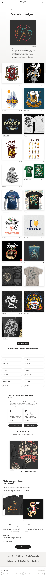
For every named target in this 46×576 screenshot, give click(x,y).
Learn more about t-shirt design (28, 471)
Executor (4, 186)
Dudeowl (34, 46)
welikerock (5, 313)
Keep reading (16, 530)
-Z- (25, 262)
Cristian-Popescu (6, 84)
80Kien (26, 84)
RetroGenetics (5, 287)
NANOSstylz (12, 469)
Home (3, 5)
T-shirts (11, 5)
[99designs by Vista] (22, 2)
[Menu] (2, 2)
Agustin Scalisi (27, 287)
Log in (43, 2)
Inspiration (7, 5)
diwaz (26, 135)
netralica (26, 237)
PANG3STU (5, 237)
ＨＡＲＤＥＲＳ (6, 135)
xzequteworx (27, 110)
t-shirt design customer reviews (27, 434)
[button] (44, 568)
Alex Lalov (27, 313)
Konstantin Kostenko (28, 161)
